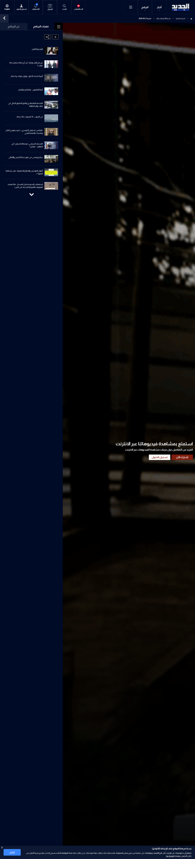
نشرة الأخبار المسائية (163, 18)
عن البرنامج (14, 26)
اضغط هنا (170, 856)
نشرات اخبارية (180, 18)
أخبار (159, 7)
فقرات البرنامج (41, 26)
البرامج (144, 7)
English (7, 9)
